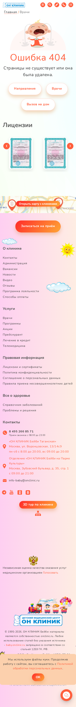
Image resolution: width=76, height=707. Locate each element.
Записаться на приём (38, 226)
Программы (12, 324)
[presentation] (6, 146)
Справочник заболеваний (22, 405)
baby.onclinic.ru (15, 645)
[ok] (20, 492)
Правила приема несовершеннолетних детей (38, 384)
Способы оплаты (16, 297)
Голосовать (50, 573)
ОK (38, 677)
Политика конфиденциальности (27, 373)
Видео (7, 280)
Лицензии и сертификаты (22, 367)
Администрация (15, 263)
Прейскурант (13, 335)
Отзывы (9, 286)
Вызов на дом (38, 104)
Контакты (10, 258)
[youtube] (11, 492)
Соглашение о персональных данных (32, 378)
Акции (8, 329)
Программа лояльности (21, 291)
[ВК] (28, 492)
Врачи (57, 88)
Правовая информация (23, 357)
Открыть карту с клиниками (38, 203)
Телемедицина (14, 346)
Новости (9, 275)
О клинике (12, 248)
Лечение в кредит (16, 340)
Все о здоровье (16, 395)
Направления (25, 88)
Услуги (9, 308)
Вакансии (10, 269)
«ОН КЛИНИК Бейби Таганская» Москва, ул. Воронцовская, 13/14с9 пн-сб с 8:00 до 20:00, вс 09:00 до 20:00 (39, 446)
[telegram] (4, 492)
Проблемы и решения (19, 410)
